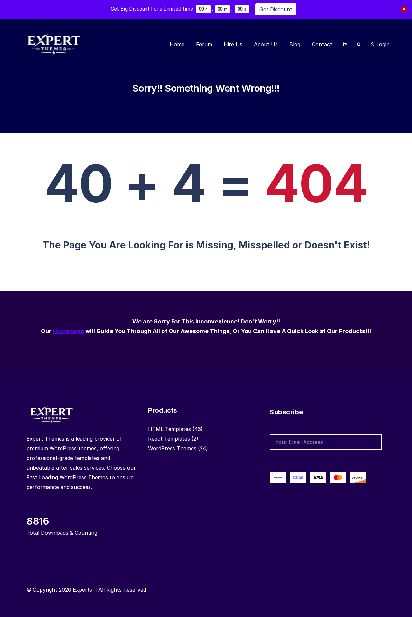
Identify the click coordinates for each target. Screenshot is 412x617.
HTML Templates (169, 429)
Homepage (68, 331)
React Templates (169, 438)
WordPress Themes (172, 448)
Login (382, 44)
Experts (83, 589)
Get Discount (275, 9)
